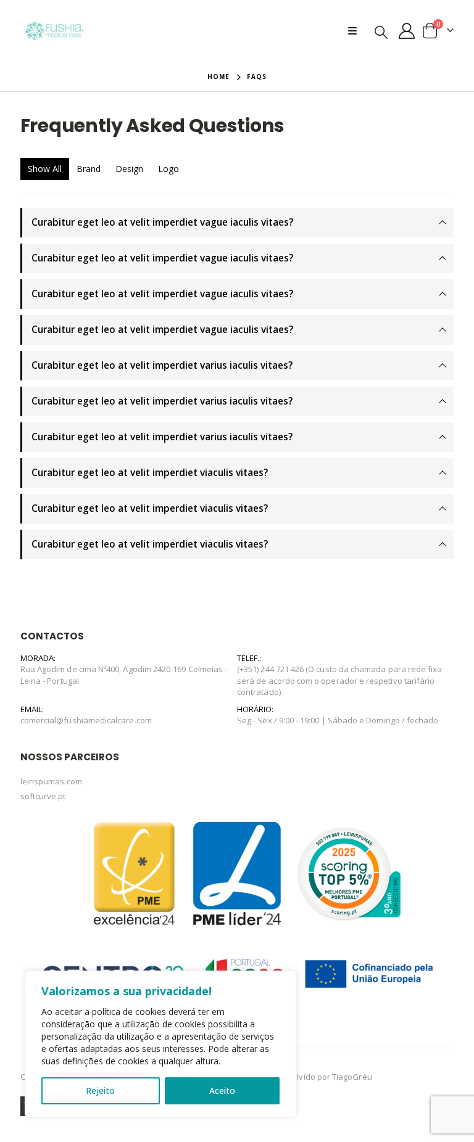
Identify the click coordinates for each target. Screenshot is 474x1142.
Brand (89, 169)
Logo (168, 169)
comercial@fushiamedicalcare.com (86, 720)
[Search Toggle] (381, 31)
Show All (45, 169)
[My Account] (407, 31)
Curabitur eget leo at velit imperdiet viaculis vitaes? (149, 472)
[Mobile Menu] (356, 30)
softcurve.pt (43, 796)
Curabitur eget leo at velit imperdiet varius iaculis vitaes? (162, 365)
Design (129, 169)
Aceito (222, 1090)
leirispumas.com (51, 781)
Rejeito (100, 1090)
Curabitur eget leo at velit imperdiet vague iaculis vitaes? (162, 222)
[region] (160, 1044)
